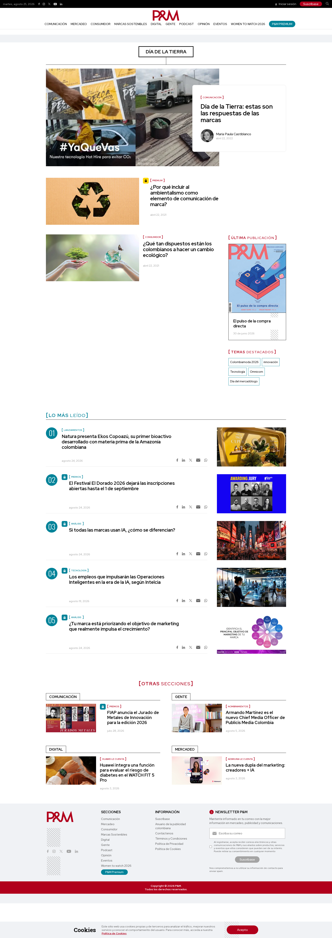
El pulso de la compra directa (252, 324)
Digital (156, 24)
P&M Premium (282, 24)
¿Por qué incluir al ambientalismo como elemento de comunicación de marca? (184, 196)
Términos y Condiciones (171, 839)
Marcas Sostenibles (130, 24)
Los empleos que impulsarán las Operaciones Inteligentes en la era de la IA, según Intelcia (116, 579)
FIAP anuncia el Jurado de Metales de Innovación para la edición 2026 (133, 717)
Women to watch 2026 (248, 24)
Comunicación (56, 24)
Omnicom (256, 372)
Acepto (242, 930)
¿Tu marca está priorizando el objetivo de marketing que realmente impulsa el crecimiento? (124, 626)
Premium (157, 180)
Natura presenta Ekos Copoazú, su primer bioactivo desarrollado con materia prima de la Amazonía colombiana (116, 441)
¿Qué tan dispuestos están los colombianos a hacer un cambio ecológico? (178, 249)
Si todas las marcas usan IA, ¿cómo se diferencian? (122, 530)
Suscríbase (311, 4)
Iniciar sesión (287, 4)
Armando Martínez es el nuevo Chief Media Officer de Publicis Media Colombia (255, 717)
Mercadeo (79, 24)
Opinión (204, 24)
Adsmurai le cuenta (240, 759)
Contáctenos (164, 833)
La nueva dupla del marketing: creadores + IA (255, 767)
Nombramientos (238, 706)
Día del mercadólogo (244, 381)
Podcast (186, 24)
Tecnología (237, 372)
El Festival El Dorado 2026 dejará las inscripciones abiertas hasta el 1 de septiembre (122, 486)
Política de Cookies (114, 933)
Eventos (220, 24)
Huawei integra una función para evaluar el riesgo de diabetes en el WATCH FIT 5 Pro (127, 772)
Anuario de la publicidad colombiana (170, 826)
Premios (114, 706)
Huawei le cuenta (113, 759)
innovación (271, 362)
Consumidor (100, 24)
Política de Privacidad (169, 844)
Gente (170, 24)
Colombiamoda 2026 (244, 362)
